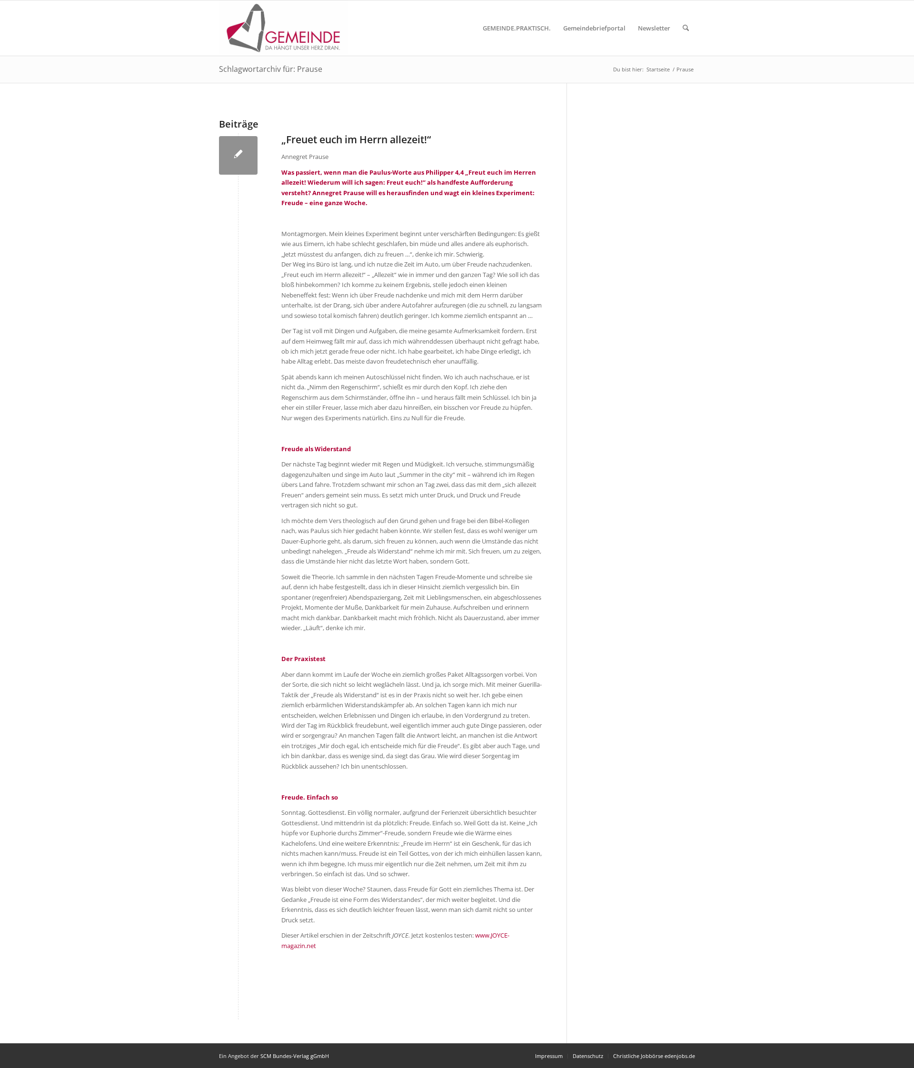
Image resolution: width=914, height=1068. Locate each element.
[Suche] (685, 28)
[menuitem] (517, 28)
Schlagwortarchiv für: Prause (270, 69)
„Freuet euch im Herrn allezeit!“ (356, 139)
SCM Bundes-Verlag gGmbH (294, 1055)
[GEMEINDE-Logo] (283, 28)
